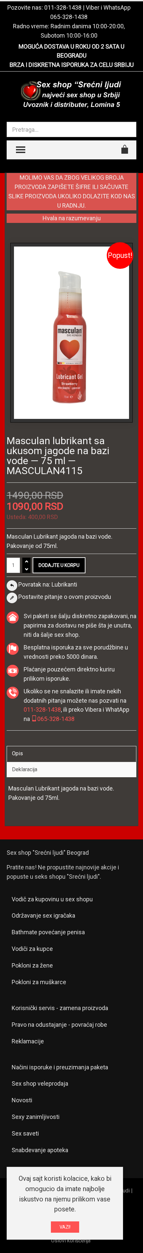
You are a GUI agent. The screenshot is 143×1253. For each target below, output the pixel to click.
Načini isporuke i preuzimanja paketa (60, 1067)
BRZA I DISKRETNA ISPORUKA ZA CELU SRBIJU (72, 64)
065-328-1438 (68, 16)
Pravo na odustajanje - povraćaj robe (59, 1024)
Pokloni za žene (32, 965)
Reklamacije (28, 1041)
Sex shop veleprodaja (40, 1083)
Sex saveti (25, 1133)
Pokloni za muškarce (39, 982)
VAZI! (65, 1227)
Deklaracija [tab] (24, 769)
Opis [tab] (17, 753)
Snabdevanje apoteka (40, 1150)
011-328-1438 (62, 7)
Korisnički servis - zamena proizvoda (60, 1007)
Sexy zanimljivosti (36, 1116)
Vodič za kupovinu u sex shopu (52, 899)
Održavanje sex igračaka (43, 915)
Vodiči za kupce (32, 948)
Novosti (22, 1100)
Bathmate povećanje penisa (48, 932)
